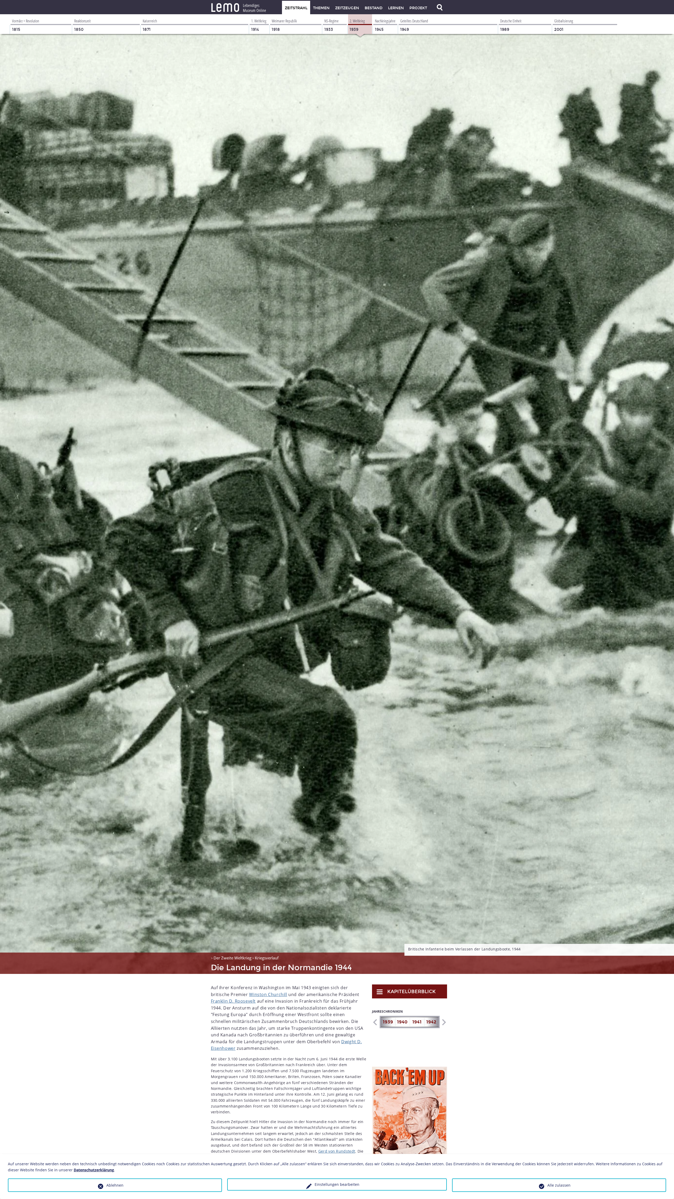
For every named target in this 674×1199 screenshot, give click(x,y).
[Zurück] (374, 1022)
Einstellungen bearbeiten (337, 1184)
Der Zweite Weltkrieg (232, 957)
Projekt (418, 8)
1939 (388, 1022)
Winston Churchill (268, 994)
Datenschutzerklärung (94, 1169)
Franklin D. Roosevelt (233, 1001)
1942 (431, 1022)
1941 (417, 1022)
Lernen (396, 8)
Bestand (374, 8)
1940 (402, 1022)
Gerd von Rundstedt (336, 1151)
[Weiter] (443, 1022)
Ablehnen (114, 1185)
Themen (321, 8)
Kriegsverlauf (267, 957)
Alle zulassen (559, 1185)
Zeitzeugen (347, 8)
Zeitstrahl (296, 8)
